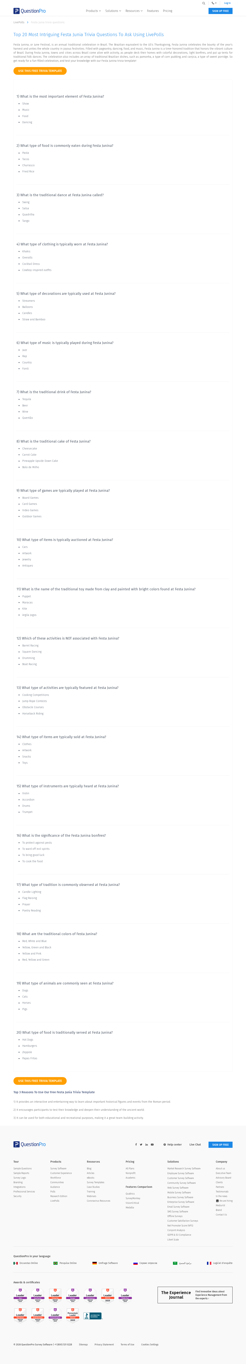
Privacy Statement (104, 1344)
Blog (89, 1168)
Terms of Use (127, 1344)
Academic (130, 1177)
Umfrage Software (108, 1263)
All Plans (130, 1168)
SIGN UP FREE (220, 11)
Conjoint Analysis (176, 1230)
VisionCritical (132, 1203)
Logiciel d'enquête (223, 1263)
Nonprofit (130, 1173)
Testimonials (222, 1191)
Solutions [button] (111, 11)
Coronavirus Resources (98, 1201)
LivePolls (19, 22)
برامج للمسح (185, 1263)
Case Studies (93, 1187)
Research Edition (58, 1196)
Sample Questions (22, 1168)
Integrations (19, 1187)
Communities (57, 1182)
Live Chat (195, 1144)
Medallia (130, 1207)
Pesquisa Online (68, 1263)
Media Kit (220, 1205)
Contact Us (221, 1214)
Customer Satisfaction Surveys (182, 1220)
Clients (219, 1182)
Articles (90, 1173)
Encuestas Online (29, 1263)
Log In (227, 3)
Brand (219, 1210)
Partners (220, 1187)
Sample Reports (21, 1173)
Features (153, 11)
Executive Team (223, 1173)
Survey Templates (95, 1182)
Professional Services (24, 1191)
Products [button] (92, 11)
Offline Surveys (175, 1216)
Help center (174, 1144)
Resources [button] (132, 11)
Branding (17, 1182)
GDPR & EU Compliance (179, 1235)
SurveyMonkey (133, 1198)
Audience (55, 1187)
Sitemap (83, 1344)
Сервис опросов (148, 1263)
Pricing (167, 11)
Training (91, 1191)
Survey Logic (19, 1177)
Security (17, 1196)
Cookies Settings (150, 1344)
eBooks (90, 1177)
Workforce (55, 1177)
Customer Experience (61, 1173)
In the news (221, 1196)
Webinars (91, 1196)
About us (220, 1168)
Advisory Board (223, 1177)
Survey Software (58, 1168)
